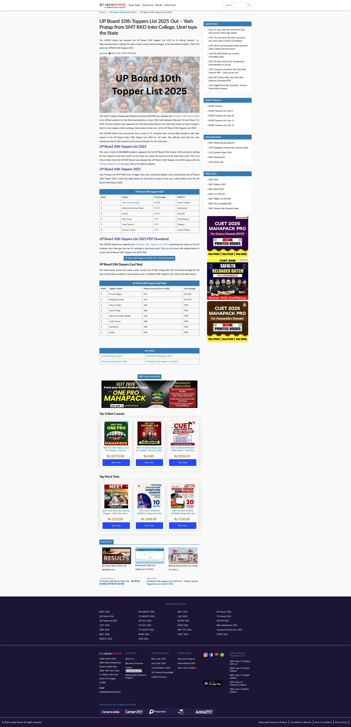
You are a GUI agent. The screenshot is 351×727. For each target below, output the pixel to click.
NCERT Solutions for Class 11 (221, 121)
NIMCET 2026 (105, 639)
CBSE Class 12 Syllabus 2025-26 (240, 662)
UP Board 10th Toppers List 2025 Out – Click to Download (149, 258)
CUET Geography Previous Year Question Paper (228, 148)
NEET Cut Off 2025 (217, 194)
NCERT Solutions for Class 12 (221, 125)
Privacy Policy (341, 722)
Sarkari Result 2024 (186, 663)
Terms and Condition (187, 668)
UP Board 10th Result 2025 (122, 12)
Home (102, 12)
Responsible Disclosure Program (135, 676)
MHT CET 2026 (185, 630)
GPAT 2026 (104, 630)
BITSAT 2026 (183, 621)
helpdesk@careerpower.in (110, 692)
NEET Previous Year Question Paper (224, 209)
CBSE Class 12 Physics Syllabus (240, 669)
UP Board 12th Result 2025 (159, 356)
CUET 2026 (104, 625)
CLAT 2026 (182, 616)
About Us (129, 659)
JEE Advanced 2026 (108, 621)
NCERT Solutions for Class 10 (221, 116)
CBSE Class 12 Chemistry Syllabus (238, 683)
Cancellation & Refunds (300, 722)
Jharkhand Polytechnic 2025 (229, 630)
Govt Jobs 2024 (159, 663)
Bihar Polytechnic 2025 (227, 625)
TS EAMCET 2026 (146, 616)
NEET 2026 (104, 612)
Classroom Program (186, 659)
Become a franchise (134, 663)
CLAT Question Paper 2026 (220, 153)
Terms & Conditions (323, 722)
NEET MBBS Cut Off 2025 (220, 199)
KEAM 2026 (143, 634)
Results (158, 5)
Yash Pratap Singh (130, 203)
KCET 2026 (183, 612)
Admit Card (170, 5)
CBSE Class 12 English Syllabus (240, 676)
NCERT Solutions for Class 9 (221, 111)
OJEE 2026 (143, 639)
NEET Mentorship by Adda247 (222, 143)
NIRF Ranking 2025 (217, 157)
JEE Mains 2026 (106, 616)
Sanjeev (105, 53)
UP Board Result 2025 (110, 164)
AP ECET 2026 (145, 621)
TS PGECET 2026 (146, 630)
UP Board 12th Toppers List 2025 (162, 361)
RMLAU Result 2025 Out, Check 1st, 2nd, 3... (183, 568)
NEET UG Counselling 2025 (220, 204)
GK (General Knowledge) (162, 673)
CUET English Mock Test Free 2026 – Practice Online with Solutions (228, 87)
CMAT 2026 (183, 625)
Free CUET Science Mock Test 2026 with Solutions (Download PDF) (226, 79)
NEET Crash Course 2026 (149, 377)
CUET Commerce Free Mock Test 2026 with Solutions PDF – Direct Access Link (227, 71)
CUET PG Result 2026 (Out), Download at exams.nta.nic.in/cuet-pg (226, 63)
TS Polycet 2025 (224, 616)
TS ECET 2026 (144, 625)
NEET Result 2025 (216, 189)
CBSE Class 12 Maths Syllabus (239, 690)
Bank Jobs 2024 (159, 659)
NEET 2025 (213, 180)
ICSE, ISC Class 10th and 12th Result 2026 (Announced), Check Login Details (227, 31)
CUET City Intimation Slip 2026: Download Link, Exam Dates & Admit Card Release (227, 39)
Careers (133, 669)
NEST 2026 (104, 634)
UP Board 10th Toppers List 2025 (151, 244)
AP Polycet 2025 (224, 612)
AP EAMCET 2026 (146, 612)
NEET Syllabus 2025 (217, 185)
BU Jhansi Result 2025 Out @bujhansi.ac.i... (114, 568)
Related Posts (106, 542)
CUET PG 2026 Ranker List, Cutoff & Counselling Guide (224, 55)
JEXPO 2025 (222, 634)
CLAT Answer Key (216, 162)
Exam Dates (134, 5)
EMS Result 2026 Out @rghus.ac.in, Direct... (145, 567)
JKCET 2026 (183, 634)
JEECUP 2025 (223, 621)
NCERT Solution (215, 106)
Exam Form (148, 5)
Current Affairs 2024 (161, 668)
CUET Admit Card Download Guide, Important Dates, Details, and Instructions (228, 47)
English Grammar (159, 677)
